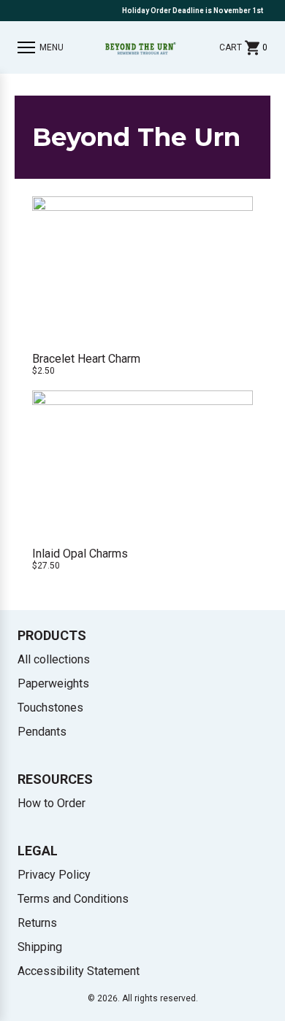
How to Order (52, 803)
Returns (37, 923)
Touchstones (50, 707)
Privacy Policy (54, 875)
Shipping (40, 947)
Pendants (42, 732)
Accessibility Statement (79, 971)
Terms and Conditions (73, 899)
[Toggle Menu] (26, 47)
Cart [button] (243, 47)
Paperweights (53, 683)
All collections (54, 659)
